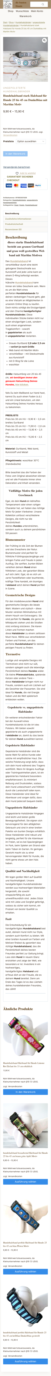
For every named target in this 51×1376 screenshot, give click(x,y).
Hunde (21, 205)
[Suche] (43, 4)
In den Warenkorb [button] (25, 1092)
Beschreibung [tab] (12, 213)
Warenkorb (25, 16)
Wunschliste (22, 11)
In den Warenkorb (15, 153)
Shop (10, 11)
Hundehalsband (31, 205)
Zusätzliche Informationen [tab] (18, 219)
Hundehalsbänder (19, 200)
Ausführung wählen (25, 1181)
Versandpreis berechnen (16, 167)
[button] (44, 40)
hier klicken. (22, 384)
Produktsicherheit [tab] (14, 224)
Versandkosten (10, 135)
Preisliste (8, 141)
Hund (16, 205)
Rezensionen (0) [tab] (13, 229)
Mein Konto (37, 11)
